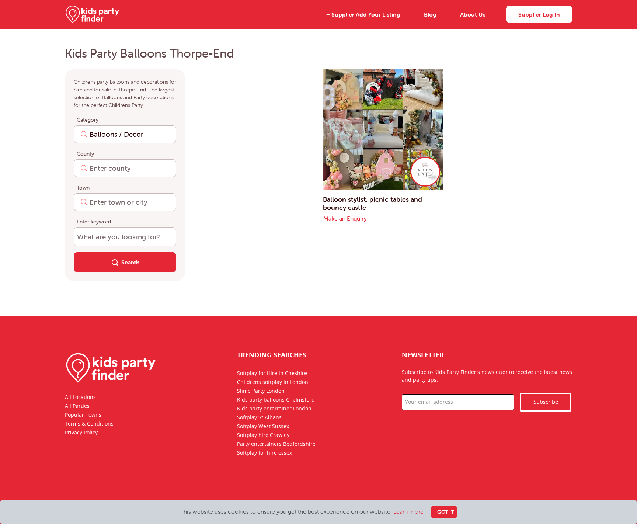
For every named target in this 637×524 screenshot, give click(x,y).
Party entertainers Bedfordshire (276, 444)
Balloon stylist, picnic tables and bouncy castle (372, 203)
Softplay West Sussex (263, 426)
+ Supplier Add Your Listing (363, 14)
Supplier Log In (539, 14)
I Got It (444, 512)
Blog (430, 14)
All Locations (80, 397)
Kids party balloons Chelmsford (276, 400)
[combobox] (125, 134)
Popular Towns (83, 415)
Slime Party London (261, 391)
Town (83, 187)
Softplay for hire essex (264, 453)
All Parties (77, 406)
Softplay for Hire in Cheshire (272, 373)
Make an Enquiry (345, 218)
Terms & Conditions (89, 424)
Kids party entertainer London (274, 409)
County (85, 153)
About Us (472, 14)
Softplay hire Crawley (263, 435)
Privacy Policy (81, 432)
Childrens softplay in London (272, 382)
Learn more (408, 511)
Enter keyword (94, 221)
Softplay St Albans (259, 417)
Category (87, 120)
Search (130, 262)
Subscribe (545, 402)
